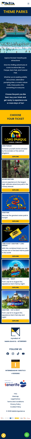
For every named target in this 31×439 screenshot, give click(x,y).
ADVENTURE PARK (8, 179)
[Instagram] (13, 353)
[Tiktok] (18, 353)
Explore (15, 157)
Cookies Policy (15, 407)
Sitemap (15, 396)
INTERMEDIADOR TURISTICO (15, 370)
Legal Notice (15, 399)
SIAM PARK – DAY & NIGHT (11, 310)
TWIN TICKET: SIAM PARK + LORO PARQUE (13, 244)
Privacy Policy (15, 404)
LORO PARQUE (7, 146)
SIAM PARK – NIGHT (8, 279)
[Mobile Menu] (27, 3)
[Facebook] (7, 353)
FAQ (15, 394)
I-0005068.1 (15, 373)
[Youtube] (23, 353)
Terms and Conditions (15, 402)
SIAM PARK (5, 213)
